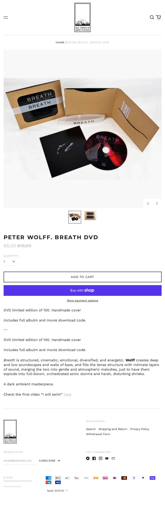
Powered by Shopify (12, 486)
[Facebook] (94, 458)
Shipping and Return (113, 429)
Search (91, 429)
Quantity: (11, 255)
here (67, 394)
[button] (152, 17)
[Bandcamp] (88, 458)
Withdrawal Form (98, 434)
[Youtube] (107, 458)
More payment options (82, 300)
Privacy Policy (139, 429)
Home (60, 42)
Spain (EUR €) (56, 490)
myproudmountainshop (18, 480)
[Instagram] (100, 458)
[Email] (113, 458)
